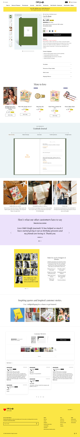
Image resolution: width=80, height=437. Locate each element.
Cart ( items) (74, 2)
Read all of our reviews (40, 223)
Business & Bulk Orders (48, 424)
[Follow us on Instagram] (74, 433)
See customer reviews (47, 25)
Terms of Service (74, 420)
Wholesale (45, 427)
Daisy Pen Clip (40, 106)
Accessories (25, 108)
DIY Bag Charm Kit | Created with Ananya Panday (10, 108)
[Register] (36, 424)
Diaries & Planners (16, 5)
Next (76, 99)
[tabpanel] (10, 101)
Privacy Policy (73, 419)
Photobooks (25, 5)
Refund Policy (73, 422)
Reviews (45, 420)
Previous (3, 99)
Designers (45, 422)
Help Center (62, 420)
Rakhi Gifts (38, 5)
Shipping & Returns (47, 76)
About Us (45, 419)
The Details (45, 64)
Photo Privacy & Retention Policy (49, 429)
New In (8, 5)
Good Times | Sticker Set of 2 (55, 107)
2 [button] (38, 396)
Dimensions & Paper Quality (49, 68)
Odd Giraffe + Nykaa (69, 5)
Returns (61, 424)
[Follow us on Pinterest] (76, 433)
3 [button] (40, 396)
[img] (9, 367)
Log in (66, 2)
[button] (46, 22)
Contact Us (62, 419)
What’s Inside (46, 72)
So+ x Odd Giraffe (10, 110)
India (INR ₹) (70, 409)
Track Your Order (63, 422)
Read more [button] (9, 379)
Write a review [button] (63, 339)
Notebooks (45, 5)
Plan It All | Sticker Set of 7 (25, 106)
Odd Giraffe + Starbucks (56, 5)
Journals (32, 5)
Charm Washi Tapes (70, 106)
